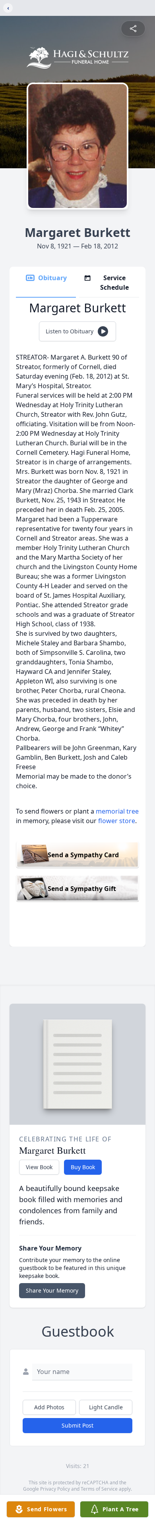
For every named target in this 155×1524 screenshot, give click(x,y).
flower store (116, 820)
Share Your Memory (52, 1290)
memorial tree (117, 811)
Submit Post (77, 1425)
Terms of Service (99, 1489)
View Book (39, 1167)
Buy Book (83, 1167)
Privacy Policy (55, 1489)
